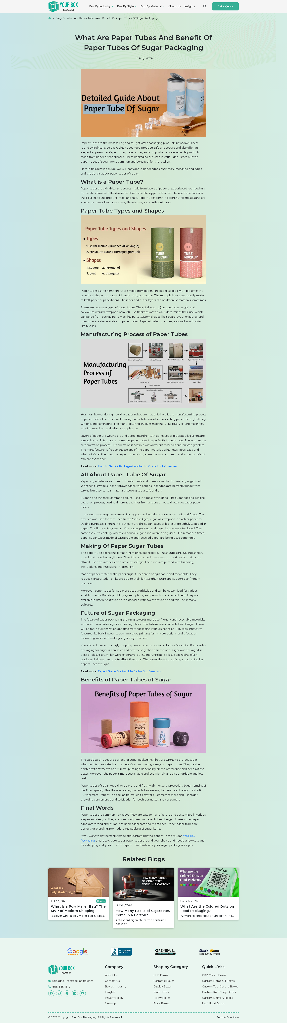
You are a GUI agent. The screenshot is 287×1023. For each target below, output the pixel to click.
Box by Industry (115, 986)
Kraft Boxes (161, 992)
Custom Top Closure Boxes (220, 986)
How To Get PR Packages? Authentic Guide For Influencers (137, 466)
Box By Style (125, 6)
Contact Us (112, 980)
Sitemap (110, 1003)
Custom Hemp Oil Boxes (218, 980)
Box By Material (151, 6)
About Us (174, 6)
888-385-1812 (61, 986)
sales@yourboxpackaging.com (72, 980)
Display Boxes (162, 986)
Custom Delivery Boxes (217, 997)
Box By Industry (100, 6)
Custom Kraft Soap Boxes (219, 992)
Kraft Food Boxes (213, 1003)
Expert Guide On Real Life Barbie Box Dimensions (131, 671)
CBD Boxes (160, 975)
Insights (189, 6)
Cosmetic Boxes (163, 980)
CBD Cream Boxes (214, 975)
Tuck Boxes (161, 1003)
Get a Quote (225, 6)
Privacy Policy (114, 997)
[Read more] (61, 969)
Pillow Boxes (161, 997)
